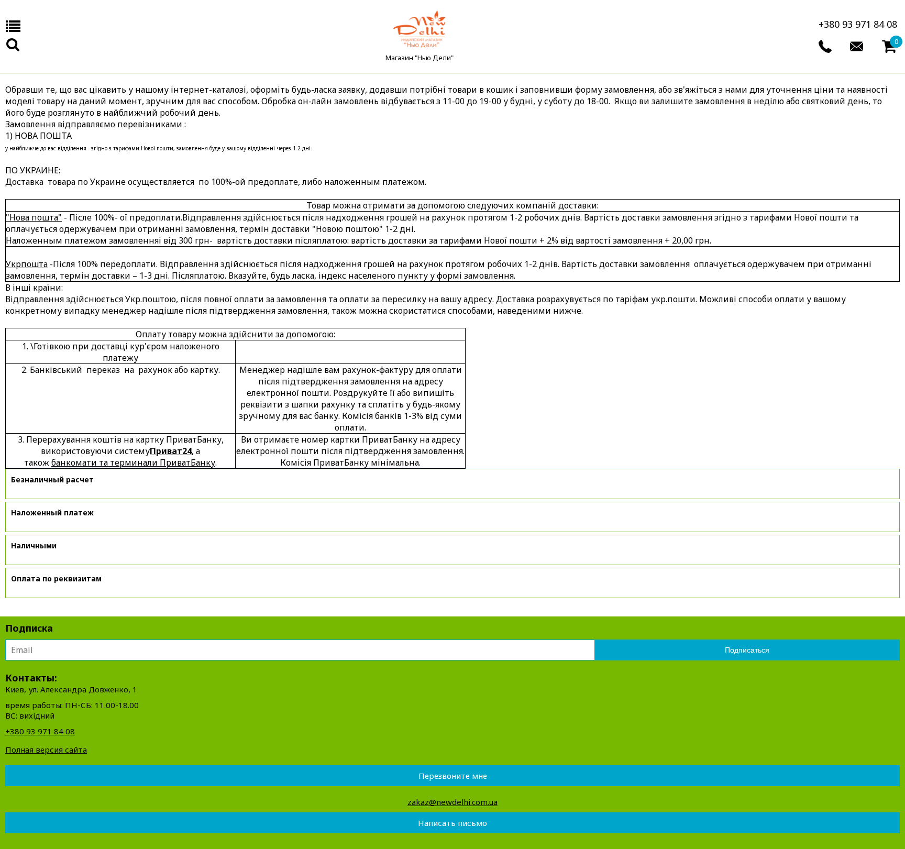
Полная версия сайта (46, 749)
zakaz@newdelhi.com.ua (452, 802)
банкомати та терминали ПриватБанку (133, 462)
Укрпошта (27, 264)
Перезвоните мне (452, 775)
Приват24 (171, 451)
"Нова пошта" (34, 217)
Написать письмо (452, 823)
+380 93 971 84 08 (858, 24)
